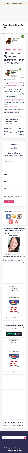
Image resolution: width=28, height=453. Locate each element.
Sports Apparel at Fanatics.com (14, 318)
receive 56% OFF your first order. (17, 328)
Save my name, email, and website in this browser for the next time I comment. (13, 197)
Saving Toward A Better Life (13, 26)
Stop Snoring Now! (14, 297)
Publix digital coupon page (17, 82)
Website (6, 189)
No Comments (19, 63)
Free (14, 49)
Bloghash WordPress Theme (14, 450)
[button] (8, 123)
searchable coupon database (12, 111)
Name (5, 174)
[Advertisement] (14, 13)
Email (5, 181)
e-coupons (7, 49)
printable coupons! (12, 106)
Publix (19, 49)
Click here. (19, 425)
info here (22, 256)
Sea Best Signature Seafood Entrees (12, 85)
